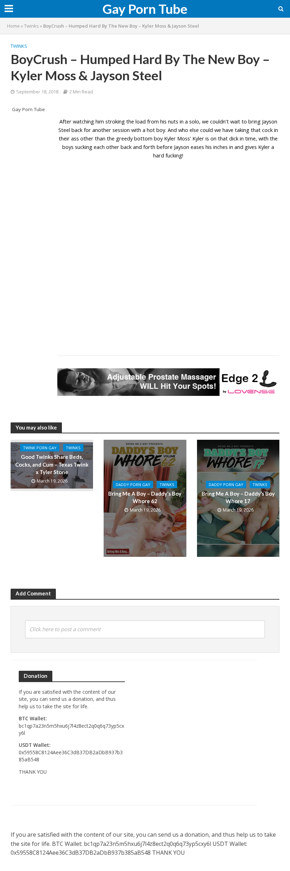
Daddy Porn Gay (133, 484)
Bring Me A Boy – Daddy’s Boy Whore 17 (238, 497)
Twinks (31, 26)
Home (13, 26)
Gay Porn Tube (145, 9)
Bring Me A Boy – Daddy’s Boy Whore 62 (144, 497)
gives (251, 146)
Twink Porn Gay (40, 447)
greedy (124, 138)
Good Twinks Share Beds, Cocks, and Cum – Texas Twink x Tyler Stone (51, 464)
